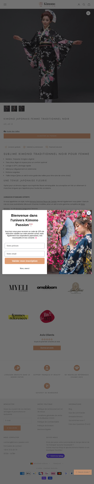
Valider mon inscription (24, 261)
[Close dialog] (89, 213)
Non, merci (24, 268)
